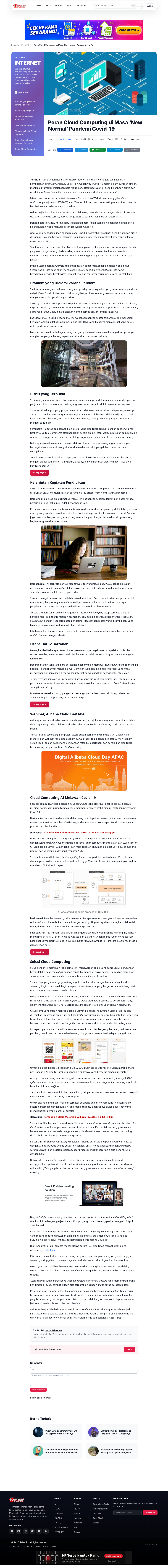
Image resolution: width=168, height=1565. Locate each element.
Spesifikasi (98, 1518)
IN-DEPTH (58, 1513)
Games (77, 1532)
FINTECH (58, 1523)
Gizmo (76, 1504)
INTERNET (59, 1532)
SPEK (48, 6)
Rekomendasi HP (100, 1509)
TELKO (57, 1509)
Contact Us (27, 1546)
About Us (15, 1546)
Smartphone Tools (101, 1504)
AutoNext (78, 1523)
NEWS (69, 6)
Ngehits (77, 1518)
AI (55, 1504)
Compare (97, 1513)
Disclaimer (51, 1546)
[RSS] (46, 1531)
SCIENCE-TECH (61, 1527)
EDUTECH (58, 1518)
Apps (76, 1527)
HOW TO (59, 6)
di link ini (50, 1250)
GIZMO (39, 6)
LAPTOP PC (81, 6)
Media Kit (39, 1546)
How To (77, 1513)
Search (96, 1523)
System (150, 6)
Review (77, 1509)
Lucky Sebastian (64, 139)
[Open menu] (141, 5)
